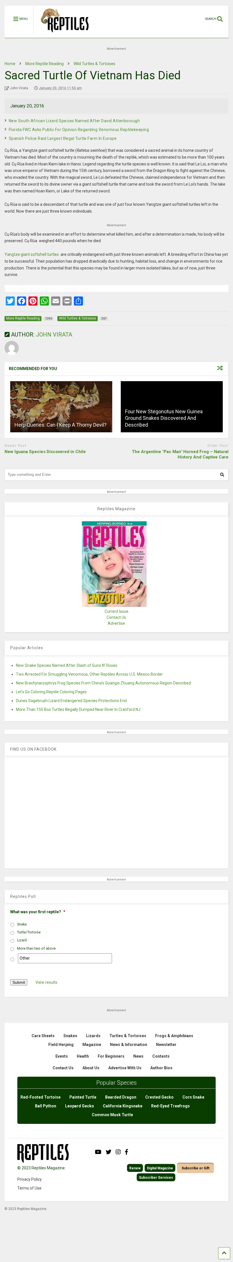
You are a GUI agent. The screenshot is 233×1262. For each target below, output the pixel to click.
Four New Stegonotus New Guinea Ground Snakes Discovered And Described (164, 418)
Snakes (70, 1035)
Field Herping (61, 1044)
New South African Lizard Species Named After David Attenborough (74, 121)
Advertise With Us (125, 1068)
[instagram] (118, 1152)
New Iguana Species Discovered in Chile (45, 451)
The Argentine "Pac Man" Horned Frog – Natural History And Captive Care (180, 454)
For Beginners (111, 1056)
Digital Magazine (160, 1168)
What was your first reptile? (37, 912)
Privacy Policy (29, 1179)
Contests (161, 1056)
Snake (22, 924)
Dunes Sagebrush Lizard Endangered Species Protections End (71, 700)
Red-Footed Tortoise (40, 1097)
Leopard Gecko (79, 1106)
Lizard (22, 940)
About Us (90, 1068)
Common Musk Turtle (112, 1114)
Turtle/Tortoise (29, 932)
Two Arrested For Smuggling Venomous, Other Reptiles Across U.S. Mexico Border (89, 674)
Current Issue (116, 611)
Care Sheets (43, 1035)
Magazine (91, 1044)
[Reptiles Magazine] (63, 35)
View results (46, 982)
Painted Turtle (82, 1097)
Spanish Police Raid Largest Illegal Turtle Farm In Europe (63, 138)
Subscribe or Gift (195, 1168)
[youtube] (98, 1152)
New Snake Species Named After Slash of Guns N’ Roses (66, 665)
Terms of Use (29, 1188)
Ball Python (45, 1106)
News (138, 1056)
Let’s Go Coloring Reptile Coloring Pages (51, 692)
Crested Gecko (159, 1097)
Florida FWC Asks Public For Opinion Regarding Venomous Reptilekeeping (79, 129)
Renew (135, 1168)
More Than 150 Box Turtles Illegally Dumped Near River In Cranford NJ (78, 709)
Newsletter (166, 1044)
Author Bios (161, 1068)
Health (83, 1056)
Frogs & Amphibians (174, 1035)
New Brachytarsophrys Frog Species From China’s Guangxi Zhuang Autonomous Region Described (103, 683)
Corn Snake (193, 1097)
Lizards (93, 1035)
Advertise (116, 623)
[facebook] (126, 1152)
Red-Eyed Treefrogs (170, 1106)
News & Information (128, 1044)
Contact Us (116, 617)
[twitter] (108, 1152)
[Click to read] (61, 406)
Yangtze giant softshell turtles (32, 254)
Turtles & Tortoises (127, 1035)
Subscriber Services (156, 1178)
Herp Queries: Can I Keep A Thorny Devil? (60, 425)
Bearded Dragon (120, 1097)
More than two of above (36, 948)
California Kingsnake (122, 1106)
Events (61, 1056)
